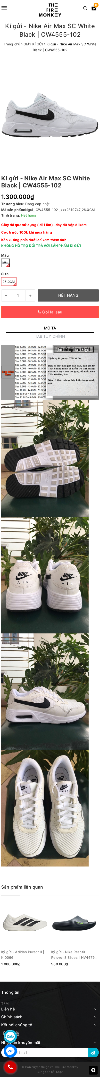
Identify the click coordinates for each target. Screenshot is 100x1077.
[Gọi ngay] (10, 1067)
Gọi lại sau (51, 312)
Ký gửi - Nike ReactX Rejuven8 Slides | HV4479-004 (73, 954)
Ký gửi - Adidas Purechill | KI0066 (22, 954)
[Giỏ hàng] (94, 9)
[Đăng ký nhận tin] (93, 1052)
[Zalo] (10, 1036)
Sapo (59, 1072)
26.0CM (9, 282)
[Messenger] (10, 1051)
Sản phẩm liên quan (22, 887)
